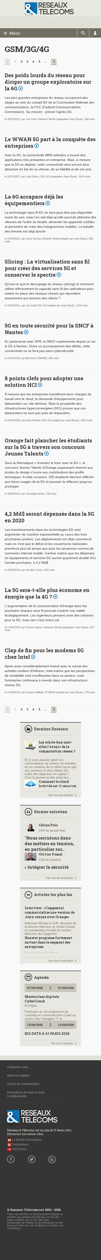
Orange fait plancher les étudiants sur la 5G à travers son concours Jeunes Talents (48, 447)
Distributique (20, 1144)
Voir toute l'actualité (60, 960)
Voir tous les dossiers (60, 795)
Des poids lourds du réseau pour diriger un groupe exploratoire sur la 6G (48, 82)
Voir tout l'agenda (62, 1043)
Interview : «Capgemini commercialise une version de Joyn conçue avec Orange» (49, 912)
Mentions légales (18, 1075)
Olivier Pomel (50, 854)
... (45, 61)
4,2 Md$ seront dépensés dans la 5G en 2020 (49, 517)
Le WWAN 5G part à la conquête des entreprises (50, 142)
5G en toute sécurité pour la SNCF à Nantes (49, 329)
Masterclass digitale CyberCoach (42, 998)
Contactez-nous (17, 1067)
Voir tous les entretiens (59, 878)
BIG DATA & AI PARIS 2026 (47, 1033)
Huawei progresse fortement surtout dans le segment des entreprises (48, 942)
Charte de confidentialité (23, 1084)
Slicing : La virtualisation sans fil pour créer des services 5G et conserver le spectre (47, 268)
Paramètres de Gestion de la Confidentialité (25, 1094)
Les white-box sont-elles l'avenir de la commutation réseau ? (57, 746)
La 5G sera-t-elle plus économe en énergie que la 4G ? (47, 593)
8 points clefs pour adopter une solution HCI (44, 381)
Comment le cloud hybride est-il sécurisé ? (57, 786)
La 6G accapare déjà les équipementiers (34, 200)
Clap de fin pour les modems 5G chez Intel (44, 653)
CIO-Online (19, 1149)
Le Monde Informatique (27, 1139)
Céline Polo (48, 825)
